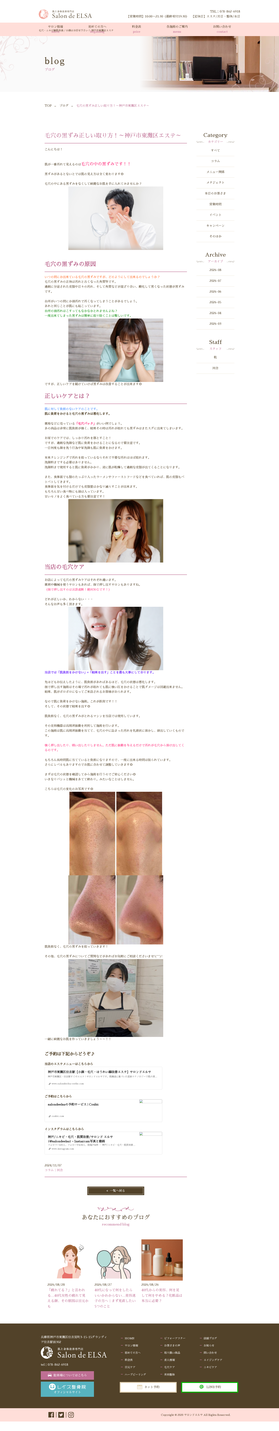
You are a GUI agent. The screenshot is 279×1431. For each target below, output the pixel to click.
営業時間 (215, 204)
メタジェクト (215, 182)
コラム (215, 161)
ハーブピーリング (135, 1374)
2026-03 (215, 323)
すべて (215, 150)
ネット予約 (151, 1387)
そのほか (215, 236)
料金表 (129, 1360)
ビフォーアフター (174, 1338)
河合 (215, 368)
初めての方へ (133, 1352)
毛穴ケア (169, 1367)
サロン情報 (131, 1345)
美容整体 (169, 1374)
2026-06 (215, 291)
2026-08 (215, 270)
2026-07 (215, 280)
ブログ (64, 105)
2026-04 (215, 313)
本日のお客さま (215, 193)
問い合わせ (210, 1352)
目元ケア (130, 1367)
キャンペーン (215, 225)
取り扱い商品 (172, 1352)
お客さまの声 (172, 1345)
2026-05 (215, 302)
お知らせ (209, 1345)
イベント (215, 215)
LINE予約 (213, 1387)
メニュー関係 (215, 172)
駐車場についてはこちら (70, 1375)
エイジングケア (213, 1360)
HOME (129, 1338)
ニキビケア (210, 1367)
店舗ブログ (210, 1338)
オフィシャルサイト (67, 1392)
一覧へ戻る (117, 1190)
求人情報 (169, 1360)
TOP (48, 105)
